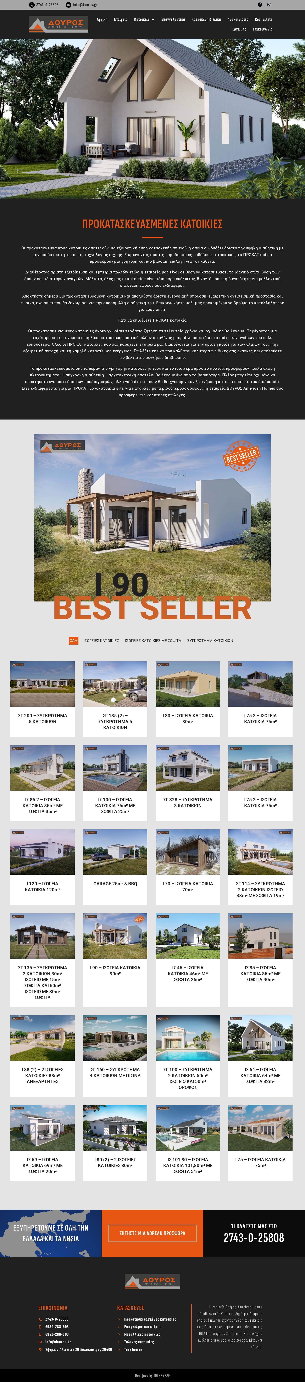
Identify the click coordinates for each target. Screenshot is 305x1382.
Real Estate (264, 19)
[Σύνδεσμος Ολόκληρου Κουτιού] (42, 699)
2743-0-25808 (254, 1238)
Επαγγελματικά (173, 19)
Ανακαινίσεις (238, 19)
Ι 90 (121, 585)
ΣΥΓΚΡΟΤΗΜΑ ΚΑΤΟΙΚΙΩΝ (210, 641)
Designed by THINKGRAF (152, 1375)
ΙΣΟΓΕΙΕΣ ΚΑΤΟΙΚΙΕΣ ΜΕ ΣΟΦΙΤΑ (153, 641)
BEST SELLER (152, 608)
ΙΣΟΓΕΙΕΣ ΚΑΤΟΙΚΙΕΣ (101, 641)
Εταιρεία (121, 19)
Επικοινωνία (263, 29)
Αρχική (102, 19)
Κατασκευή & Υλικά (206, 19)
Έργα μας (239, 29)
